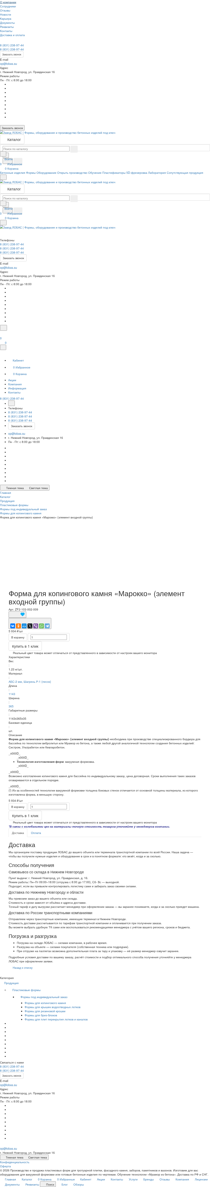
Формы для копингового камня (45, 1003)
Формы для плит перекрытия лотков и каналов (56, 1019)
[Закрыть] (3, 347)
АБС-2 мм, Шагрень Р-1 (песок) (30, 681)
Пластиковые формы (26, 990)
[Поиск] (3, 328)
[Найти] (17, 161)
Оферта (5, 1166)
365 (11, 706)
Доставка (18, 833)
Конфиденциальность (14, 1162)
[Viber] (35, 625)
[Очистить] (74, 149)
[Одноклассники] (18, 625)
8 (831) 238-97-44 (12, 45)
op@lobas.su (8, 64)
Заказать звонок (11, 54)
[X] (29, 625)
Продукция (11, 983)
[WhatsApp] (41, 625)
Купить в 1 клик (25, 646)
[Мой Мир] (24, 625)
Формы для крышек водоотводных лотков (52, 1007)
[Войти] (2, 333)
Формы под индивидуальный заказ (44, 997)
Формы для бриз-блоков (41, 1015)
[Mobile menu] (3, 222)
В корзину (17, 637)
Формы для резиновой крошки (45, 1011)
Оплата (36, 833)
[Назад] (11, 403)
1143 (12, 694)
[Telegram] (47, 625)
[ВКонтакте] (12, 625)
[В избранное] (17, 614)
